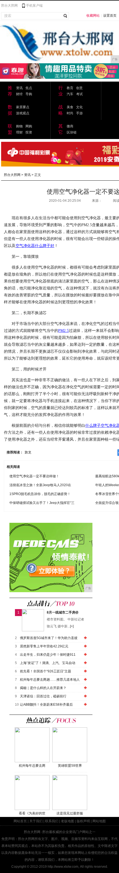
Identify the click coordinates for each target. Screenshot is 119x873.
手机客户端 (34, 5)
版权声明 (83, 821)
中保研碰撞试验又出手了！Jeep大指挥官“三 (41, 503)
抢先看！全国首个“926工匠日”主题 (45, 671)
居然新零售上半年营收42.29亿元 (44, 646)
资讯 (19, 88)
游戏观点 (22, 113)
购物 (19, 126)
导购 (28, 94)
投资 (28, 132)
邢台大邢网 (9, 5)
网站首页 (20, 821)
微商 (70, 126)
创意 (79, 88)
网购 (28, 126)
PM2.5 (63, 331)
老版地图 (67, 821)
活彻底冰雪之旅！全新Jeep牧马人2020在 (40, 485)
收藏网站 (93, 15)
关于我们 (36, 821)
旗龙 (28, 452)
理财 (19, 132)
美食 (70, 107)
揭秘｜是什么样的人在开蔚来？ (43, 688)
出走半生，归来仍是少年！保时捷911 (48, 655)
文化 (79, 107)
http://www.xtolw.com (63, 867)
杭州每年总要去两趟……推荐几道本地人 (50, 680)
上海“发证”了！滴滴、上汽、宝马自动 (47, 663)
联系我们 (51, 821)
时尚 (70, 113)
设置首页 (110, 15)
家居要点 (22, 107)
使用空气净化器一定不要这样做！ (34, 476)
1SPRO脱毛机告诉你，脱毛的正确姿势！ (40, 494)
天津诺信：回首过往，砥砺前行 (43, 696)
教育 (70, 88)
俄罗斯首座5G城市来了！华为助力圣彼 (48, 638)
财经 (19, 94)
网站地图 (99, 821)
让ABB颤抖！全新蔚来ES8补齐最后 (46, 705)
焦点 (28, 88)
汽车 (70, 94)
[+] (72, 626)
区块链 (72, 132)
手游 (79, 113)
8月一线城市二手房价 (63, 612)
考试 (79, 94)
